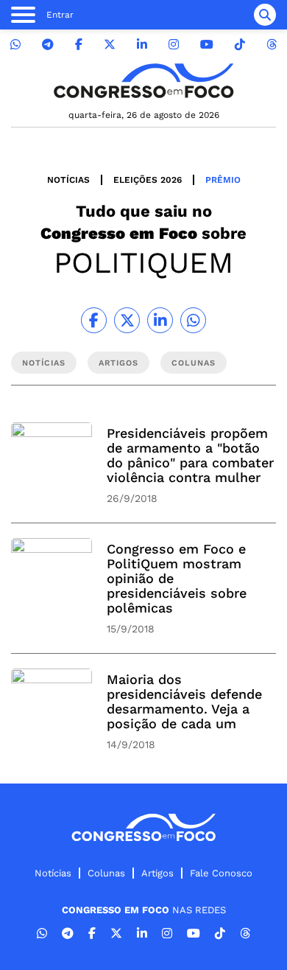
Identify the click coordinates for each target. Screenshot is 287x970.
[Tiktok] (240, 45)
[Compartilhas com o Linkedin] (160, 320)
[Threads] (271, 45)
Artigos (157, 873)
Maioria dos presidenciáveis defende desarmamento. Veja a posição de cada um (184, 701)
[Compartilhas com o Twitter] (127, 320)
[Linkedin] (142, 45)
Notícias (68, 180)
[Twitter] (110, 45)
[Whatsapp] (15, 45)
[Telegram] (48, 45)
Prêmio (223, 180)
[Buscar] (265, 15)
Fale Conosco (221, 873)
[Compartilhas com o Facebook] (94, 320)
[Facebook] (78, 45)
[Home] (143, 81)
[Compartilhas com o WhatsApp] (193, 320)
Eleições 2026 (147, 180)
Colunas (106, 873)
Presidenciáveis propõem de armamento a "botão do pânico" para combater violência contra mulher (190, 455)
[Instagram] (174, 45)
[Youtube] (206, 45)
